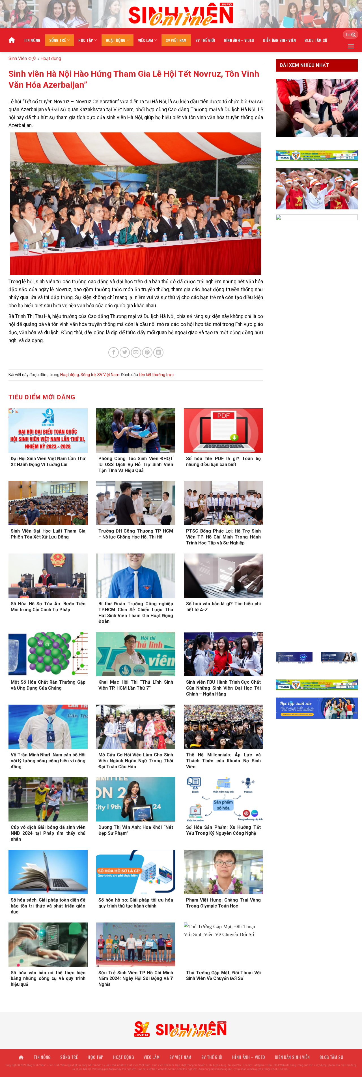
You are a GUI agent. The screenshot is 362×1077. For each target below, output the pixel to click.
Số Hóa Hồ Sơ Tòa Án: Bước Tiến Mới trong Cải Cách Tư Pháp (48, 606)
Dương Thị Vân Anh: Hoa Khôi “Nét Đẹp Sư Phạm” (135, 830)
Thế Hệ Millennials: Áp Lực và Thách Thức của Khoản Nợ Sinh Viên (223, 760)
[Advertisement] (181, 1037)
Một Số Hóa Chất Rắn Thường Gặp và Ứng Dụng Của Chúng (48, 685)
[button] (351, 46)
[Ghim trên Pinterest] (147, 352)
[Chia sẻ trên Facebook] (113, 352)
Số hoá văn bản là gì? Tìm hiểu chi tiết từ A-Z (223, 606)
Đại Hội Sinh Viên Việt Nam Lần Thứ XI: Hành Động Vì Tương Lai (48, 461)
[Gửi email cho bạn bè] (136, 352)
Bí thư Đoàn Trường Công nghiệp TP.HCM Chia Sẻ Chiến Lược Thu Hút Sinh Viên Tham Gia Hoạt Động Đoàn (135, 612)
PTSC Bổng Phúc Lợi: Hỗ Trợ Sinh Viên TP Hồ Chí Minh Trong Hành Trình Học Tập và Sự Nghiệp (223, 537)
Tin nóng (32, 40)
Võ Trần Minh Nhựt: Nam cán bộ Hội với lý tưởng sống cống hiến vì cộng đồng (48, 760)
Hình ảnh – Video (239, 40)
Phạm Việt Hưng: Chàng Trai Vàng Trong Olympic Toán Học (223, 903)
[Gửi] (352, 34)
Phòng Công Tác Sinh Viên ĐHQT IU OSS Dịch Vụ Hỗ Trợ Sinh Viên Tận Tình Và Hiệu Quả (135, 464)
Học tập (85, 40)
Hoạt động (116, 40)
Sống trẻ (57, 40)
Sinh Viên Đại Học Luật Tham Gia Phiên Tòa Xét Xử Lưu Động (48, 534)
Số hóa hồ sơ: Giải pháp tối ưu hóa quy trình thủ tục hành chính (135, 903)
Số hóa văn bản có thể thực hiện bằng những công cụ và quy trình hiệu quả (48, 978)
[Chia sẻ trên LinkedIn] (158, 352)
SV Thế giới (205, 40)
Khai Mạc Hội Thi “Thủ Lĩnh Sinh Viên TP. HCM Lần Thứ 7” (135, 685)
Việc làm (145, 40)
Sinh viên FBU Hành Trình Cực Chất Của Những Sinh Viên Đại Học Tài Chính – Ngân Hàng (223, 688)
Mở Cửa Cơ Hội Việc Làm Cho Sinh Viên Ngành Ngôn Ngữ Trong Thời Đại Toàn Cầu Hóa (135, 760)
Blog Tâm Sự (316, 40)
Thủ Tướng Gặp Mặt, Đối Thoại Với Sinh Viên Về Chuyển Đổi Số (223, 975)
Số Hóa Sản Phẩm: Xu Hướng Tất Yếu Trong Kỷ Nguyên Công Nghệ (223, 830)
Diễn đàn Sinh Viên (279, 40)
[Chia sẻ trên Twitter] (125, 352)
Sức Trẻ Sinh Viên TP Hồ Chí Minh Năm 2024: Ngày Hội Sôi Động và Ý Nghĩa (135, 978)
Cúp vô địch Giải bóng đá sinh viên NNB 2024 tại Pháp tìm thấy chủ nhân (48, 833)
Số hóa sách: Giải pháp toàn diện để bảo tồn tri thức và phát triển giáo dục (48, 906)
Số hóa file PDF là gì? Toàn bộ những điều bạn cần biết (223, 461)
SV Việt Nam (176, 40)
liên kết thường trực (156, 374)
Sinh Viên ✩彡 (22, 58)
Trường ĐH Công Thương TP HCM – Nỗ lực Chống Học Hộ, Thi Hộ (135, 534)
